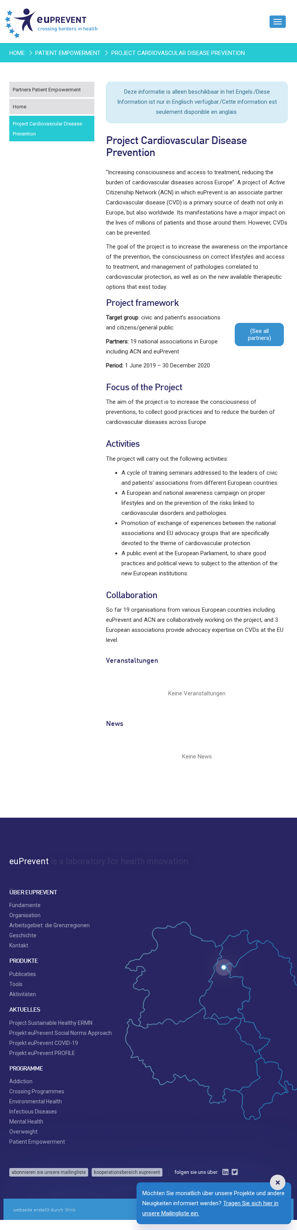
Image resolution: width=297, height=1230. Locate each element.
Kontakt (18, 945)
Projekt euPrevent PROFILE (42, 1053)
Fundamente (25, 905)
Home (17, 53)
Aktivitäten (22, 994)
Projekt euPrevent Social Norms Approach (60, 1033)
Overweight (23, 1132)
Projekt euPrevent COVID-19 (43, 1043)
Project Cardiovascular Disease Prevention (47, 129)
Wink (70, 1209)
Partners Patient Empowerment (47, 90)
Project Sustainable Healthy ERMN (50, 1023)
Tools (15, 984)
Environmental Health (35, 1101)
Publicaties (22, 974)
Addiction (20, 1081)
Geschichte (22, 935)
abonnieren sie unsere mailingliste (49, 1172)
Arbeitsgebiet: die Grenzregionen (49, 925)
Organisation (25, 915)
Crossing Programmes (36, 1091)
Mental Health (26, 1121)
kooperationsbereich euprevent (127, 1172)
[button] (277, 1182)
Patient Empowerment (68, 53)
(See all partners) (259, 334)
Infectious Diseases (33, 1111)
